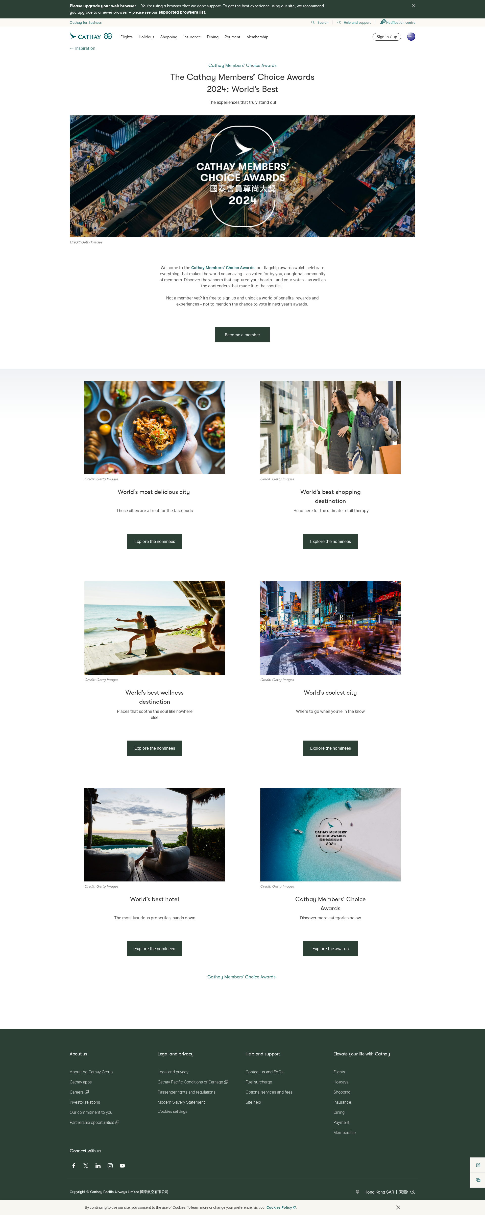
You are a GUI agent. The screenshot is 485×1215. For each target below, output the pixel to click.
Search (323, 22)
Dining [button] (213, 37)
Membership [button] (257, 37)
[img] (413, 6)
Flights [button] (126, 37)
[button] (398, 1207)
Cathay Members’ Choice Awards (223, 267)
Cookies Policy (279, 1207)
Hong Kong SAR (379, 1192)
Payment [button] (232, 37)
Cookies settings (172, 1111)
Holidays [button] (146, 37)
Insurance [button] (192, 37)
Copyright (77, 1191)
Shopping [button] (168, 37)
